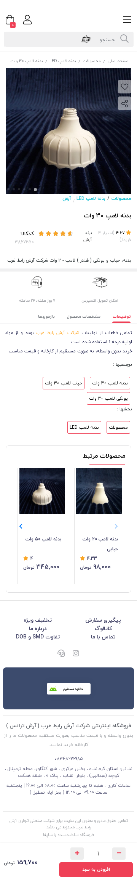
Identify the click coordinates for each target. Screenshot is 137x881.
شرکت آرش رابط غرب (58, 333)
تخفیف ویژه (38, 620)
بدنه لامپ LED (62, 60)
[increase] (77, 853)
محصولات (92, 60)
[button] (21, 526)
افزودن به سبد (96, 869)
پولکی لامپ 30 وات (108, 398)
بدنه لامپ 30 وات (110, 383)
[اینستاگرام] (76, 654)
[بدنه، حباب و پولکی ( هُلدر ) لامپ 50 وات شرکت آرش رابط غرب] (42, 491)
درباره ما (38, 628)
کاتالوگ (103, 628)
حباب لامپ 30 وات (63, 383)
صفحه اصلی (117, 60)
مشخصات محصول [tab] (83, 316)
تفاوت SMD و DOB (38, 636)
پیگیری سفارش (103, 620)
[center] (124, 39)
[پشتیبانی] (60, 654)
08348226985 (68, 759)
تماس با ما (103, 636)
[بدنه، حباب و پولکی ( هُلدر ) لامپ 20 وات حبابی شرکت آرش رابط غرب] (99, 491)
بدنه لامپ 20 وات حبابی (100, 544)
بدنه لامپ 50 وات (43, 539)
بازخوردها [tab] (46, 316)
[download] (69, 689)
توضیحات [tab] (122, 316)
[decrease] (119, 853)
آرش (66, 199)
